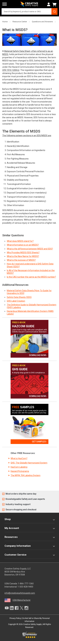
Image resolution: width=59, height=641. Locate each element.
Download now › (38, 355)
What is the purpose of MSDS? (21, 260)
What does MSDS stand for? (20, 241)
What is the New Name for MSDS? (23, 256)
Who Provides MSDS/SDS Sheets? (23, 252)
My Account (12, 528)
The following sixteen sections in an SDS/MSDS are (26, 135)
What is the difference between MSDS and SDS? (30, 249)
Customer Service (15, 554)
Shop (8, 519)
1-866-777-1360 (26, 583)
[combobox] (29, 11)
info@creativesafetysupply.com (20, 593)
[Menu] (5, 4)
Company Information (18, 545)
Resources (11, 536)
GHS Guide (20, 369)
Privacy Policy (15, 618)
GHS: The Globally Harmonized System (29, 463)
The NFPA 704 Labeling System (25, 475)
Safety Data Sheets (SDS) (19, 297)
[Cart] (54, 4)
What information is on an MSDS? (23, 245)
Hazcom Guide (23, 326)
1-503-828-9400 (25, 587)
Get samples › (39, 441)
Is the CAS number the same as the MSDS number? (31, 277)
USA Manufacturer (22, 600)
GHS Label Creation (16, 301)
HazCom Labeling (19, 467)
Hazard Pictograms (20, 471)
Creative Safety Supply (32, 624)
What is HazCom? (19, 458)
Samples (23, 407)
